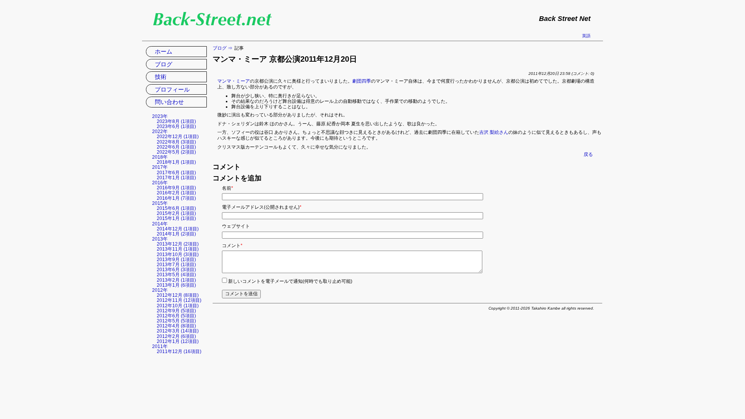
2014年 (160, 224)
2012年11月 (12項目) (179, 300)
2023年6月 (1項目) (176, 126)
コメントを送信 (241, 293)
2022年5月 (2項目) (176, 152)
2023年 (160, 116)
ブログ (220, 48)
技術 (160, 76)
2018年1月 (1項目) (176, 162)
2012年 (160, 290)
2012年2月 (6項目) (176, 336)
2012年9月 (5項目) (176, 310)
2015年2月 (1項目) (176, 213)
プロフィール (172, 89)
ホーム (163, 51)
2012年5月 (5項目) (176, 321)
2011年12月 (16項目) (179, 351)
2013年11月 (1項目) (178, 249)
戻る (588, 154)
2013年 (160, 239)
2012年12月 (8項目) (178, 295)
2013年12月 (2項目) (178, 244)
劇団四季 (361, 81)
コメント (232, 245)
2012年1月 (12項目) (178, 341)
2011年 (160, 346)
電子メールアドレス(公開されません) (261, 207)
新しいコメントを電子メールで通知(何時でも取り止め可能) (290, 281)
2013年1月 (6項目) (176, 285)
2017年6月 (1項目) (176, 172)
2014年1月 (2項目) (176, 234)
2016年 (160, 182)
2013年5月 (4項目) (176, 274)
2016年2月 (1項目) (176, 193)
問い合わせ (169, 102)
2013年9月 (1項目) (176, 259)
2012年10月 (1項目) (178, 305)
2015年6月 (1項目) (176, 208)
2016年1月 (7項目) (176, 198)
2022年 (160, 131)
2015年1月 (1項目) (176, 218)
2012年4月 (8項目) (176, 326)
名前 (227, 188)
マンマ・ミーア (233, 81)
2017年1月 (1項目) (176, 177)
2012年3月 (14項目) (178, 331)
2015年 (160, 203)
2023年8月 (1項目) (176, 121)
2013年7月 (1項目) (176, 264)
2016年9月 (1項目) (176, 187)
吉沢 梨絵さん (493, 132)
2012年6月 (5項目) (176, 316)
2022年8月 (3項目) (176, 142)
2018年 (160, 157)
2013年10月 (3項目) (178, 254)
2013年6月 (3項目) (176, 269)
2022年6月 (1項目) (176, 147)
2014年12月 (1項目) (178, 229)
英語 (586, 35)
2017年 (160, 167)
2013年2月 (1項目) (176, 280)
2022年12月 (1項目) (178, 136)
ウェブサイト (236, 226)
